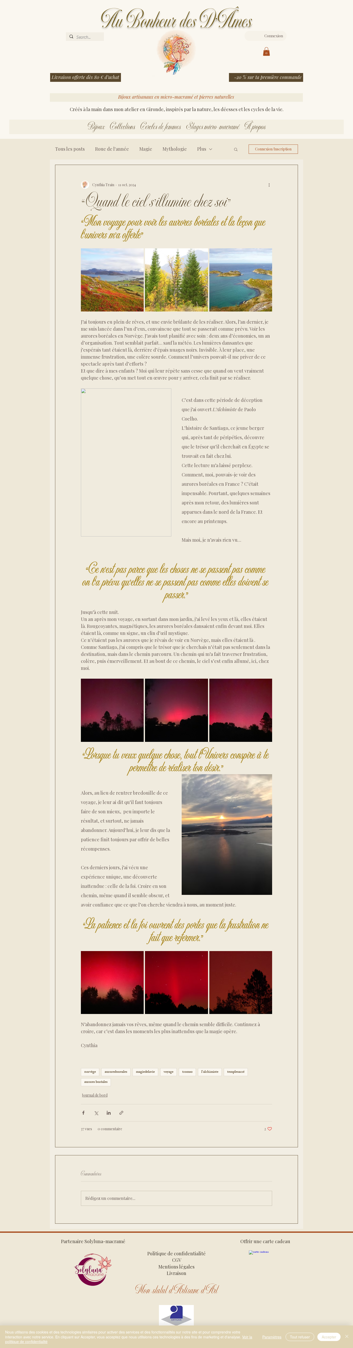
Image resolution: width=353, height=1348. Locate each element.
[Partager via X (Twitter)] (96, 1112)
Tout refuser (300, 1336)
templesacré (235, 1072)
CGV (176, 1260)
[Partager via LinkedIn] (108, 1112)
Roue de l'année (112, 149)
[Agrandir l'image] (112, 279)
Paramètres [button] (271, 1336)
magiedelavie (145, 1072)
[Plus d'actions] (269, 185)
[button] (266, 51)
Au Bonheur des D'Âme (174, 21)
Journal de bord (95, 1095)
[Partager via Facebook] (83, 1112)
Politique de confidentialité (176, 1253)
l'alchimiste (209, 1072)
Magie (145, 149)
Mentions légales (176, 1267)
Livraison (176, 1273)
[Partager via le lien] (121, 1112)
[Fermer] (347, 1337)
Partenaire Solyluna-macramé (93, 1241)
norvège (90, 1072)
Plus (201, 149)
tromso (187, 1072)
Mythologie (175, 149)
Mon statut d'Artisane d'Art (176, 1290)
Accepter (329, 1336)
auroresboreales (116, 1072)
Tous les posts (70, 149)
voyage (168, 1072)
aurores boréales (96, 1082)
